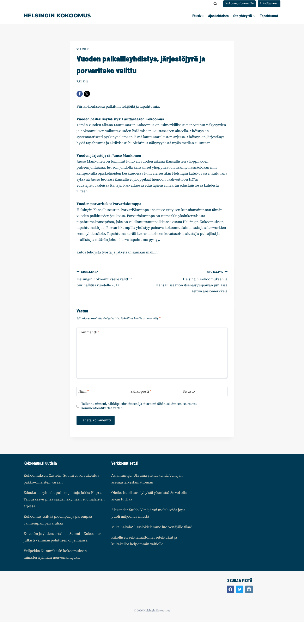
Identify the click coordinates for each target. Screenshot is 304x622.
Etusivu (197, 15)
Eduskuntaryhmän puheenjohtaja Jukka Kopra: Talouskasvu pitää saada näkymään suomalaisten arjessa (64, 499)
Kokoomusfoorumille (239, 3)
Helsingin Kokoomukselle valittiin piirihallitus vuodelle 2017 (105, 279)
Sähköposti (140, 391)
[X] (87, 94)
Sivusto (189, 391)
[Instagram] (249, 589)
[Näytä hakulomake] (215, 3)
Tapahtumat (269, 15)
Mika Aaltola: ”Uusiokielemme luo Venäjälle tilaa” (151, 527)
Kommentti (89, 332)
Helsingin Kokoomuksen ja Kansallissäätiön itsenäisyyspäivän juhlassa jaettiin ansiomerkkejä (191, 282)
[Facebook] (80, 94)
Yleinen (83, 49)
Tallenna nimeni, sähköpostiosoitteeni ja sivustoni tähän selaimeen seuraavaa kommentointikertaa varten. (139, 406)
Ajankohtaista (218, 15)
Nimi (83, 391)
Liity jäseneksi (269, 3)
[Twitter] (239, 589)
